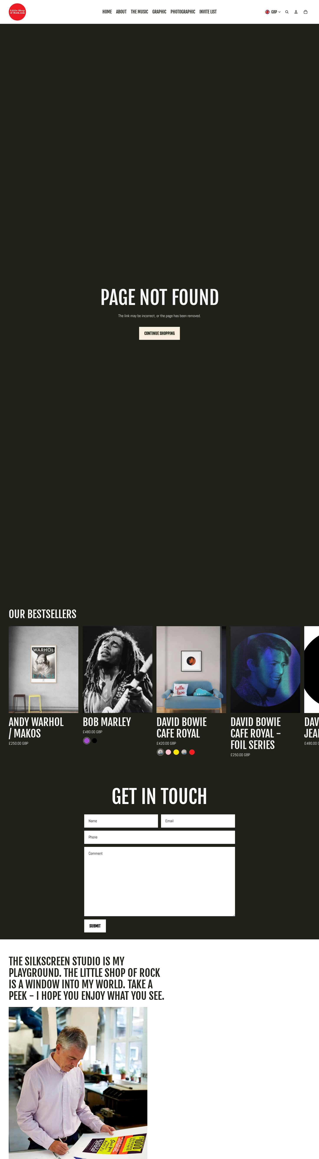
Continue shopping (159, 333)
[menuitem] (107, 12)
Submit (95, 926)
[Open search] (287, 12)
